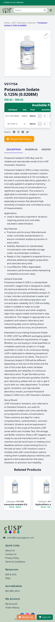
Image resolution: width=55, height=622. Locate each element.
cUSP (13, 22)
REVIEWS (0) (31, 149)
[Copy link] (27, 132)
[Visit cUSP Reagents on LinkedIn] (23, 132)
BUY (32, 497)
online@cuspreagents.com (20, 537)
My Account (11, 603)
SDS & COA (10, 574)
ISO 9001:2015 (12, 591)
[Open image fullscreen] (46, 35)
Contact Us (10, 554)
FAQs (8, 578)
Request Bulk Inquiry (20, 138)
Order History (12, 607)
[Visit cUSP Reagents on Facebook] (14, 132)
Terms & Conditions (15, 561)
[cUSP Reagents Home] (7, 10)
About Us (10, 550)
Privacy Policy (12, 557)
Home (6, 22)
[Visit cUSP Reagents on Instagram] (18, 132)
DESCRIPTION (13, 149)
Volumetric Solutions (26, 22)
